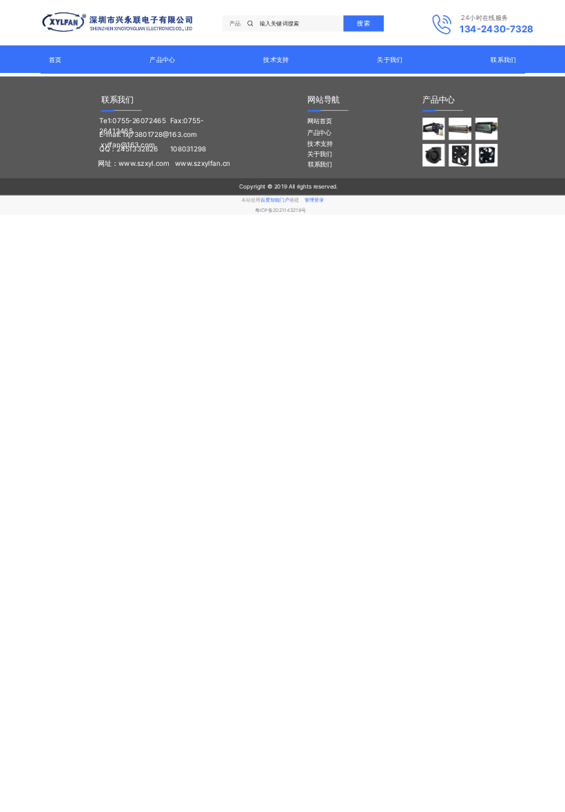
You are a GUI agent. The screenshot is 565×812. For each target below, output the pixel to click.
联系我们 (503, 59)
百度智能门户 (274, 200)
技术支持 (276, 59)
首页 (55, 59)
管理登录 (314, 200)
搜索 (363, 22)
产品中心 (162, 59)
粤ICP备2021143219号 (280, 209)
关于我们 (389, 59)
